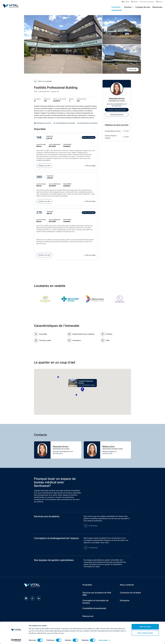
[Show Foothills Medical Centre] (76, 395)
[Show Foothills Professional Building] (82, 390)
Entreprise (126, 1)
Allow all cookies (145, 626)
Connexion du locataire (148, 1)
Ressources (87, 616)
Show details (103, 640)
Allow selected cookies (145, 633)
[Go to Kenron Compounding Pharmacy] (45, 299)
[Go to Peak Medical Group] (119, 299)
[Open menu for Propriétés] (121, 7)
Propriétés (116, 7)
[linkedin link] (39, 598)
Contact (160, 1)
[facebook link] (26, 598)
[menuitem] (117, 7)
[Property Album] (63, 44)
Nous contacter (127, 585)
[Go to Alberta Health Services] (70, 299)
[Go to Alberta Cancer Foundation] (95, 299)
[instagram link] (32, 598)
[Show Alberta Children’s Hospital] (58, 377)
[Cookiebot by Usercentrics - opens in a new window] (16, 640)
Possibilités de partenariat (94, 608)
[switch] (58, 640)
